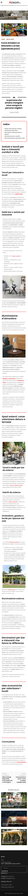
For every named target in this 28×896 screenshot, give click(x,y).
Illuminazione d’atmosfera (11, 130)
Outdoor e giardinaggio (11, 840)
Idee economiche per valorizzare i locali (15, 138)
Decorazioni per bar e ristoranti (12, 136)
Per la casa (10, 39)
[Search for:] (11, 868)
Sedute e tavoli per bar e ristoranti (13, 128)
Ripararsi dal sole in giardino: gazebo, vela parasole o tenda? (13, 842)
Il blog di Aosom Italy (18, 893)
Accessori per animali (8, 803)
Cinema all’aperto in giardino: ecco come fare (12, 824)
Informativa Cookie (6, 885)
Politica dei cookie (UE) (7, 887)
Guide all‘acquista (6, 862)
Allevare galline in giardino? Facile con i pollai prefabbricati (13, 805)
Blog (3, 39)
